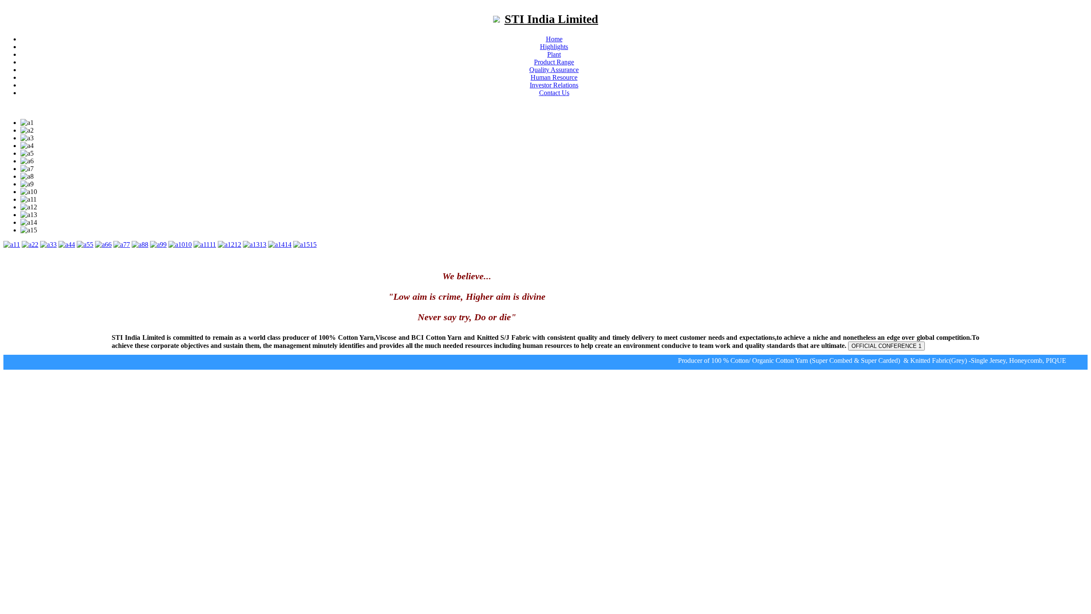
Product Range (554, 62)
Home (554, 39)
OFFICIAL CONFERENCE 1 (886, 346)
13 (263, 244)
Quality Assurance (554, 69)
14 (288, 244)
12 (237, 244)
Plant (554, 54)
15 (313, 244)
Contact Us (554, 92)
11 (213, 244)
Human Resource (554, 77)
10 (188, 244)
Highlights (554, 46)
